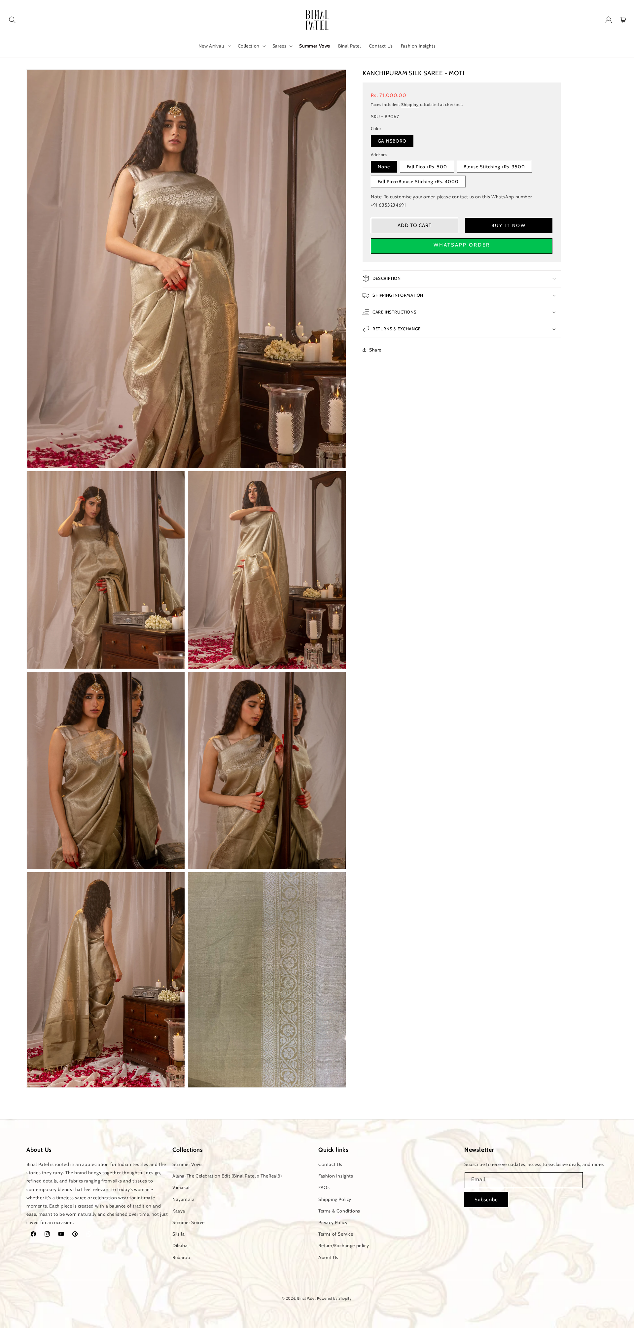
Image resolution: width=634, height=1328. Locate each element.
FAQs (324, 1187)
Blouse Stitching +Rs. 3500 (494, 167)
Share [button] (375, 350)
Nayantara (183, 1199)
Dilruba (180, 1245)
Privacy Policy (332, 1222)
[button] (12, 20)
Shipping (410, 104)
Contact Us (330, 1164)
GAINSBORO (392, 141)
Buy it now (508, 225)
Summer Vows (187, 1164)
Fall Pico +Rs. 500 (427, 167)
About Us (328, 1257)
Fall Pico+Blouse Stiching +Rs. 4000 (418, 181)
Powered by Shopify (334, 1298)
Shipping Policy (334, 1199)
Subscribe (486, 1200)
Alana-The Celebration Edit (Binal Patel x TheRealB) (227, 1176)
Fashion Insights (335, 1176)
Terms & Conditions (339, 1211)
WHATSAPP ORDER (462, 245)
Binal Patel (306, 1298)
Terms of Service (335, 1234)
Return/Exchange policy (343, 1245)
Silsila (178, 1234)
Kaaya (178, 1211)
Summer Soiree (188, 1222)
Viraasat (181, 1187)
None (384, 167)
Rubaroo (181, 1257)
